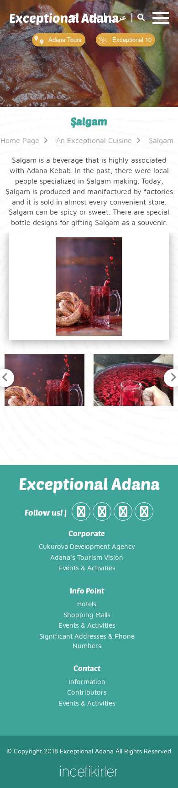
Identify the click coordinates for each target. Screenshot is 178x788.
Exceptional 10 (131, 39)
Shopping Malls (86, 615)
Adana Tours (64, 39)
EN (94, 17)
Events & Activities (86, 568)
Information (86, 682)
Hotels (86, 604)
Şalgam (161, 140)
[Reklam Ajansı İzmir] (89, 770)
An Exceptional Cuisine (95, 140)
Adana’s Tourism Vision (86, 557)
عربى (118, 17)
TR (74, 17)
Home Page (21, 140)
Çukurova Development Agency (87, 546)
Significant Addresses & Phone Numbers (87, 641)
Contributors (87, 692)
